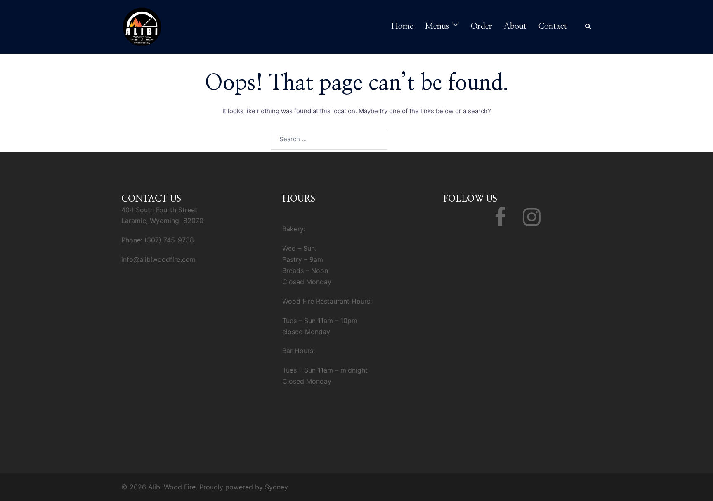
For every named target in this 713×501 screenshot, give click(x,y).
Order (481, 26)
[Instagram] (532, 222)
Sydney (276, 487)
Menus (437, 26)
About (515, 26)
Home (402, 26)
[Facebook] (500, 222)
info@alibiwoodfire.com (158, 259)
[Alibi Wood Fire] (142, 26)
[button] (588, 27)
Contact (552, 26)
